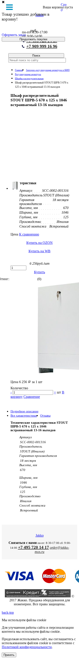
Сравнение (31, 397)
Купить (39, 272)
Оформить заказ (14, 35)
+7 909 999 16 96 (41, 46)
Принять (9, 655)
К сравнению (29, 234)
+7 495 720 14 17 (33, 547)
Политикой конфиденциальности (27, 647)
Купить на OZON (39, 243)
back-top (8, 612)
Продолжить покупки (33, 39)
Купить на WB (39, 251)
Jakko (40, 535)
